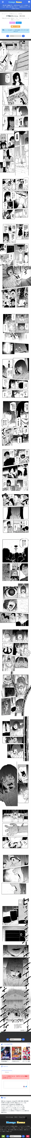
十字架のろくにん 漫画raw (8, 1110)
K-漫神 (3, 1102)
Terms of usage (9, 1117)
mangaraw (8, 1101)
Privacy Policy (22, 1117)
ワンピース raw (5, 1106)
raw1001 (12, 1102)
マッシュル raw (12, 1107)
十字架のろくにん (12, 16)
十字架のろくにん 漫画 (18, 1109)
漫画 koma (3, 1112)
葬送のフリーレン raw (20, 1102)
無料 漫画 (20, 1101)
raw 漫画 (7, 1102)
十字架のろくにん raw (6, 1109)
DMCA (15, 1117)
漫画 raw (3, 1101)
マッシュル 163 (20, 1107)
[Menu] (3, 2)
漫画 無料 (26, 1101)
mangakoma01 (5, 1104)
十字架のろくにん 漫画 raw (22, 1110)
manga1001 (15, 1101)
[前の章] (7, 36)
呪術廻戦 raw (19, 1104)
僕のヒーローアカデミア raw (16, 1106)
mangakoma (12, 1104)
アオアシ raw (4, 1107)
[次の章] (23, 36)
